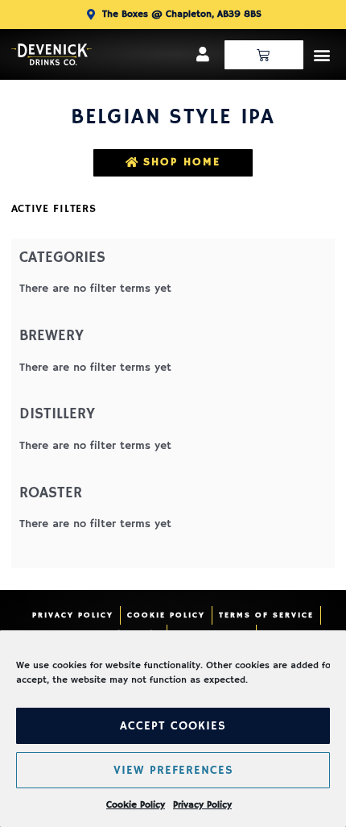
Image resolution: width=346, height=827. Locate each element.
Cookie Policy (135, 805)
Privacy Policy (202, 805)
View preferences (173, 770)
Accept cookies (173, 725)
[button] (321, 54)
